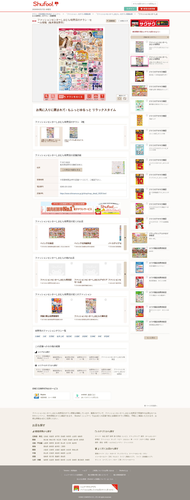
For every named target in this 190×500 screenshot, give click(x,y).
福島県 (80, 436)
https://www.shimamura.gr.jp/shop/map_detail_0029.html (83, 193)
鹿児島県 (81, 460)
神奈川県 (52, 440)
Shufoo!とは (123, 470)
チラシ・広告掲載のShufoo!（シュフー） (46, 14)
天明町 (51, 336)
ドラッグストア (134, 436)
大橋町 (37, 336)
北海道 (46, 436)
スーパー (98, 436)
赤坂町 (85, 336)
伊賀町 (106, 336)
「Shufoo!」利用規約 (69, 470)
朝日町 (69, 336)
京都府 (57, 450)
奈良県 (68, 450)
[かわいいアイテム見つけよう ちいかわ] (74, 132)
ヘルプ (84, 470)
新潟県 (57, 443)
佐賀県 (51, 460)
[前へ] (36, 136)
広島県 (51, 453)
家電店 (97, 439)
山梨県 (46, 443)
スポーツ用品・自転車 (147, 439)
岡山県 (46, 453)
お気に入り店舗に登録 (123, 20)
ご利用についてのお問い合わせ (103, 470)
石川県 (68, 443)
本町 (100, 336)
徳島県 (46, 456)
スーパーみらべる (135, 453)
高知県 (63, 456)
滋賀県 (63, 450)
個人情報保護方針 (119, 475)
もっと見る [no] (151, 338)
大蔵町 (77, 336)
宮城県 (63, 436)
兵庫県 (51, 450)
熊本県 (63, 460)
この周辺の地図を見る (71, 170)
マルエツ (116, 457)
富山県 (63, 443)
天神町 (93, 336)
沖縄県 (87, 460)
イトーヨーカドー (101, 457)
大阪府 (46, 450)
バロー (115, 460)
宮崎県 (74, 460)
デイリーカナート (128, 460)
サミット (98, 460)
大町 (44, 336)
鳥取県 (57, 453)
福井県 (74, 443)
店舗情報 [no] (111, 20)
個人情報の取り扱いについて (98, 475)
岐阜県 (57, 446)
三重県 (63, 446)
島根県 (63, 453)
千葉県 (64, 440)
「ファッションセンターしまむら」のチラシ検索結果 (114, 14)
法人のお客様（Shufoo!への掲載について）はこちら (95, 479)
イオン (145, 453)
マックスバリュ (122, 453)
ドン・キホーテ (110, 453)
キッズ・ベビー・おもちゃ (120, 439)
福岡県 (46, 460)
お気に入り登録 (71, 263)
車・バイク (134, 439)
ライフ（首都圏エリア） (144, 457)
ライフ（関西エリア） (127, 457)
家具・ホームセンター (148, 436)
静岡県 (51, 446)
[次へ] (125, 136)
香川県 (51, 456)
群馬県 (81, 440)
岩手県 (57, 436)
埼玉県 (58, 440)
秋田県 (68, 436)
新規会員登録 (148, 9)
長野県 (51, 443)
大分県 (68, 460)
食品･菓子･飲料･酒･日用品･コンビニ (115, 436)
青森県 (51, 436)
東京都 (46, 440)
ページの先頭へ (151, 406)
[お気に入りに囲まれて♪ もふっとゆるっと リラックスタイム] (51, 132)
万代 (110, 457)
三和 (119, 460)
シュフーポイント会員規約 (73, 475)
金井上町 (60, 336)
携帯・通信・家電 (101, 442)
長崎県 (57, 460)
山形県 (74, 436)
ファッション (105, 439)
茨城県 (70, 440)
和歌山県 (75, 450)
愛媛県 (57, 456)
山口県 (68, 453)
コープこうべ (107, 460)
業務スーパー (99, 453)
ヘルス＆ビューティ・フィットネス (120, 442)
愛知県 (46, 446)
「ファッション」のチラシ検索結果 (78, 14)
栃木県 (76, 440)
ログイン (130, 9)
